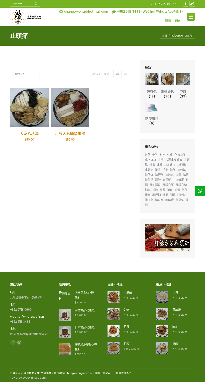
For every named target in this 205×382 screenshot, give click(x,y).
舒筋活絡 (155, 185)
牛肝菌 (128, 293)
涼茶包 (152, 94)
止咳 (160, 165)
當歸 (175, 344)
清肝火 (149, 175)
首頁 (164, 35)
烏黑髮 (167, 180)
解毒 (177, 190)
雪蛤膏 (176, 310)
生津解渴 (178, 180)
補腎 (162, 190)
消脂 (165, 170)
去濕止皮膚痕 (173, 160)
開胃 (173, 195)
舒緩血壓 (168, 185)
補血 (170, 190)
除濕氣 (180, 200)
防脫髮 (181, 195)
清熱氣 (181, 170)
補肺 (155, 190)
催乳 (155, 155)
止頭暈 (181, 165)
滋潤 (178, 175)
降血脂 (149, 200)
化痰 (170, 155)
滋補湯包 (167, 94)
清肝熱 (159, 175)
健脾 (148, 155)
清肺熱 (169, 175)
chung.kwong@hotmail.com (86, 11)
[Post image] (114, 297)
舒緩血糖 (181, 185)
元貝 (126, 327)
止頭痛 (149, 170)
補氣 (148, 190)
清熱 (173, 170)
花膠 (183, 94)
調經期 (156, 195)
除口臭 (159, 200)
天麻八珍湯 (29, 133)
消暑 (158, 170)
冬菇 (126, 310)
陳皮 (175, 327)
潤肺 (158, 180)
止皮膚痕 (170, 165)
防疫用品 (151, 121)
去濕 (161, 160)
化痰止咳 (180, 155)
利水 (162, 155)
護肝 (165, 195)
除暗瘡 (169, 200)
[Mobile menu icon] (191, 17)
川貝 (175, 293)
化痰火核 (150, 160)
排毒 (152, 165)
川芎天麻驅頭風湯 (70, 133)
